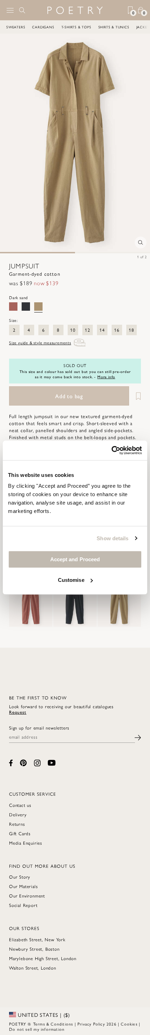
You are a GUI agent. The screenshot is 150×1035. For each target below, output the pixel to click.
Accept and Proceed (75, 559)
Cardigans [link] (43, 26)
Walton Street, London (32, 967)
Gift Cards (20, 833)
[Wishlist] (135, 396)
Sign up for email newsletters (39, 728)
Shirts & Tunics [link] (113, 26)
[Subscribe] (138, 737)
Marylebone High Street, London (42, 958)
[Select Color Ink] (26, 306)
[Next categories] (144, 27)
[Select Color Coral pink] (13, 306)
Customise (71, 580)
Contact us (20, 805)
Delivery (18, 814)
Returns (17, 824)
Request (18, 712)
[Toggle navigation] (10, 10)
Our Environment (27, 895)
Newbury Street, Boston (34, 948)
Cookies (129, 1024)
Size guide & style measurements (40, 342)
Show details (112, 538)
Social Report (23, 905)
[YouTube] (51, 763)
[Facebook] (11, 763)
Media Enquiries (25, 842)
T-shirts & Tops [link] (76, 26)
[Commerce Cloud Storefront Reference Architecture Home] (75, 10)
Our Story (19, 876)
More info (106, 376)
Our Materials (23, 886)
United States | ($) (43, 1015)
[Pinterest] (23, 762)
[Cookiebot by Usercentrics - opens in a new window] (111, 450)
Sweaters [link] (15, 26)
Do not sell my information (37, 1029)
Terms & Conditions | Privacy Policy (69, 1024)
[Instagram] (37, 763)
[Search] (22, 10)
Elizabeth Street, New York (37, 939)
